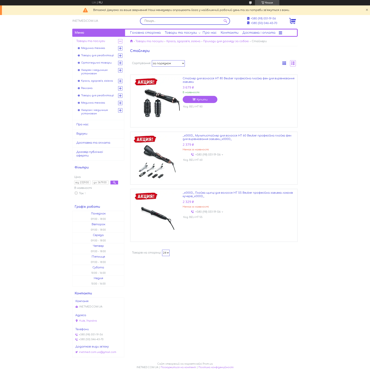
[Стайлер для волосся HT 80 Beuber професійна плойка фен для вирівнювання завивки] (157, 101)
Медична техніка (93, 48)
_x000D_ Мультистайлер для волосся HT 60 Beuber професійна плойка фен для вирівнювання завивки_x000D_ (237, 137)
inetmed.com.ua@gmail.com (97, 352)
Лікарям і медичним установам (94, 72)
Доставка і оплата (258, 32)
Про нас (210, 32)
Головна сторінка (145, 32)
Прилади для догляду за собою (226, 41)
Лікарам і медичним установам (94, 112)
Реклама (86, 88)
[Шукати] (225, 21)
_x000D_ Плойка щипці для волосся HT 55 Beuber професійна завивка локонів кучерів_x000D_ (238, 194)
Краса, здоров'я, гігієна (183, 41)
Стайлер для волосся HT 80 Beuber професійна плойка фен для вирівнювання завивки (238, 80)
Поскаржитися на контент (178, 367)
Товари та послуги (181, 32)
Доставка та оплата (93, 142)
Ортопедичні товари (96, 62)
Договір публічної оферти (89, 153)
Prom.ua (208, 364)
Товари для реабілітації (97, 55)
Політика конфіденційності (216, 367)
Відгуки (81, 133)
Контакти (229, 32)
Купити (202, 99)
